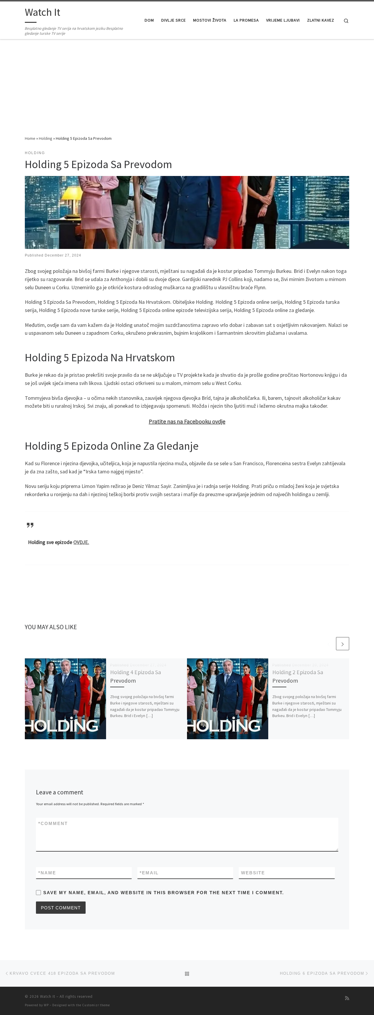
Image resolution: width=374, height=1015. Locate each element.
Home (30, 138)
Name (47, 872)
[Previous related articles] (328, 643)
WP (46, 1005)
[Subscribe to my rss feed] (347, 998)
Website (253, 872)
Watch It (47, 996)
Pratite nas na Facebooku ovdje (187, 421)
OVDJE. (81, 542)
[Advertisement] (187, 91)
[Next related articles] (342, 643)
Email (149, 872)
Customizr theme (96, 1005)
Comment (53, 823)
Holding (45, 138)
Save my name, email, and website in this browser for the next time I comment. (163, 892)
